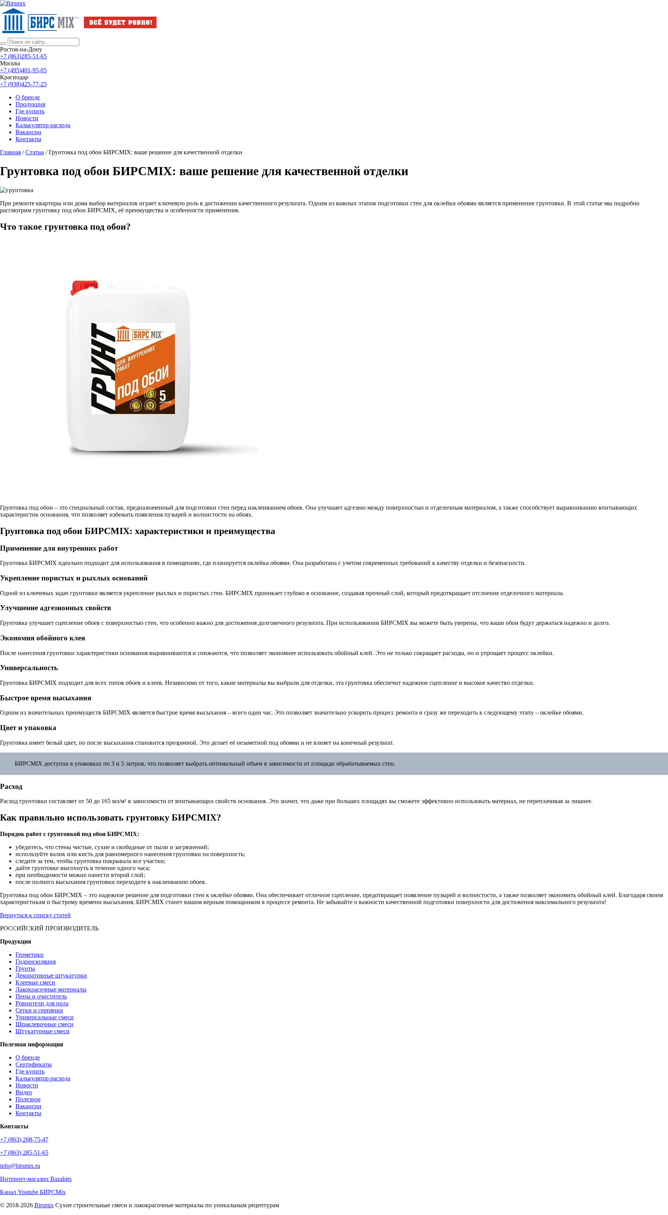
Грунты (25, 968)
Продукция (30, 104)
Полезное (28, 1099)
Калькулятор (42, 125)
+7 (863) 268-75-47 (24, 1139)
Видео (23, 1092)
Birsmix (44, 1205)
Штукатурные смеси (42, 1031)
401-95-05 (23, 70)
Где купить (29, 111)
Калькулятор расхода (42, 1078)
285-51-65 (23, 56)
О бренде (27, 97)
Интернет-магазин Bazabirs (36, 1179)
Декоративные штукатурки (51, 975)
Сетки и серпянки (39, 1010)
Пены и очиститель (41, 996)
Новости (26, 118)
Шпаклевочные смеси (44, 1024)
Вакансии (28, 132)
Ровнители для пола (41, 1003)
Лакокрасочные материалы (51, 989)
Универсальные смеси (44, 1017)
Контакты (28, 139)
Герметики (29, 954)
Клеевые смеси (35, 982)
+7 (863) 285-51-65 (24, 1152)
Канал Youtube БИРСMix (33, 1192)
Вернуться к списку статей (35, 915)
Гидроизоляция (35, 961)
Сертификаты (33, 1064)
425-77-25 (23, 84)
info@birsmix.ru (20, 1165)
